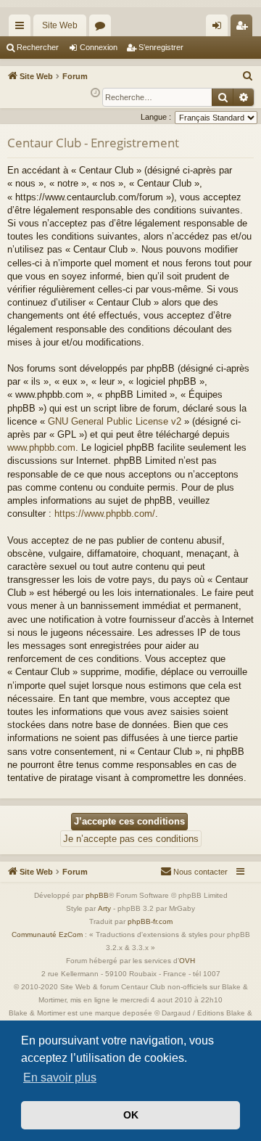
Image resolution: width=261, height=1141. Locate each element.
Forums (103, 28)
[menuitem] (247, 76)
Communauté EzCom (47, 934)
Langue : (156, 117)
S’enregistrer (160, 47)
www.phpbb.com (41, 447)
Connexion (98, 47)
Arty (104, 908)
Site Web (60, 25)
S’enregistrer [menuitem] (244, 28)
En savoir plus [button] (59, 1077)
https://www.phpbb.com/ (104, 513)
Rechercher (38, 47)
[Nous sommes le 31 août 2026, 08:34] (95, 93)
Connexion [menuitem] (220, 28)
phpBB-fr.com (150, 921)
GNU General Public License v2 (114, 421)
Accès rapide (22, 28)
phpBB (97, 895)
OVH (187, 961)
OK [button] (130, 1115)
